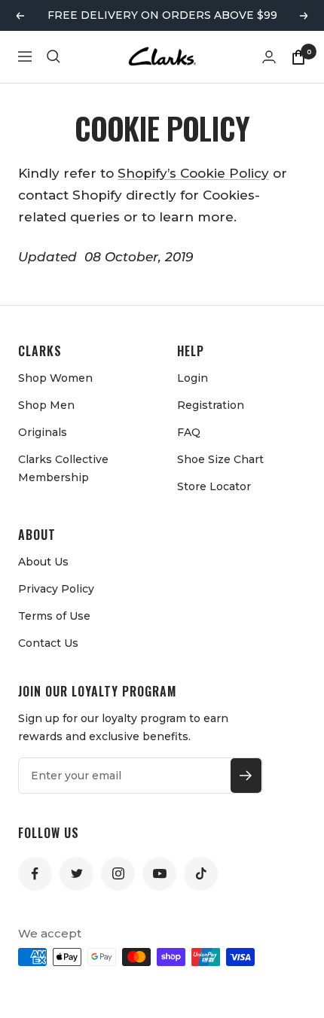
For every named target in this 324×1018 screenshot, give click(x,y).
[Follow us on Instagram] (118, 874)
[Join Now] (246, 775)
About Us (43, 561)
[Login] (269, 56)
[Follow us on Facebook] (35, 874)
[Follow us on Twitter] (76, 874)
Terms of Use (54, 616)
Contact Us (48, 643)
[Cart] (298, 56)
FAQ (188, 432)
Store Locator (214, 486)
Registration (210, 405)
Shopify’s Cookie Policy (193, 173)
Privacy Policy (56, 589)
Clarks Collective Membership (63, 468)
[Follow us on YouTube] (159, 874)
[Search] (53, 56)
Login (192, 378)
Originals (42, 432)
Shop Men (46, 405)
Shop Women (55, 378)
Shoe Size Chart (220, 459)
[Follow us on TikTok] (201, 874)
